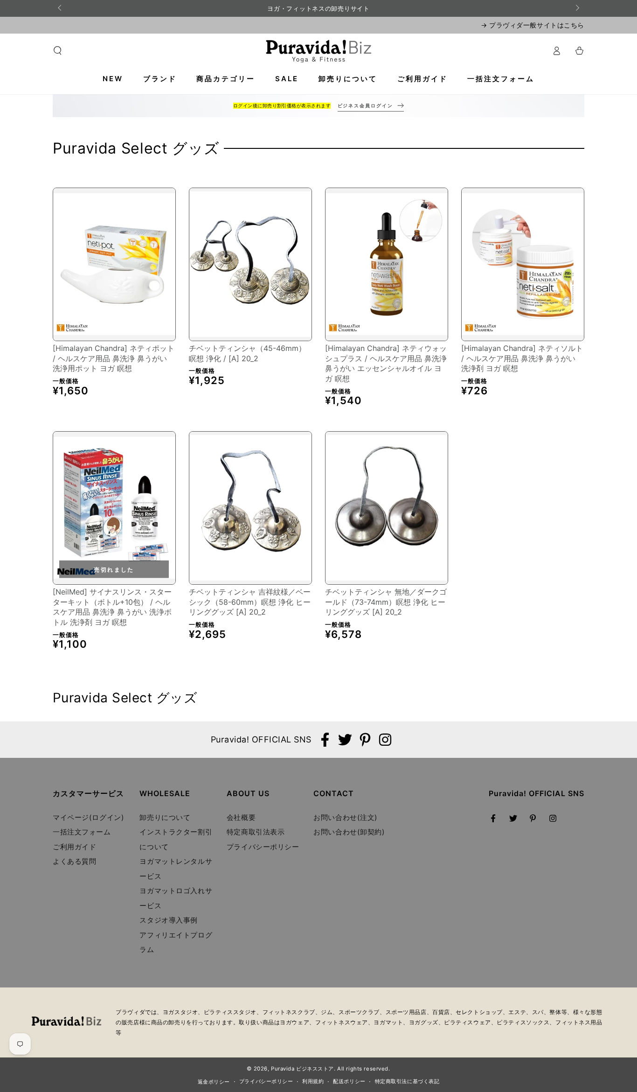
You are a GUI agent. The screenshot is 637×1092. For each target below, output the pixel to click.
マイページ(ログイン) (88, 817)
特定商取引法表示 (256, 831)
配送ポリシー (349, 1081)
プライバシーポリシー (263, 846)
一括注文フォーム (82, 831)
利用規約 (313, 1081)
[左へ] (60, 8)
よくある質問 (74, 861)
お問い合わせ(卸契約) (349, 831)
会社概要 (241, 817)
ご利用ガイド (74, 846)
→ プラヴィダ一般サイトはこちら (532, 25)
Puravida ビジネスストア (302, 1068)
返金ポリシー (214, 1081)
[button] (57, 51)
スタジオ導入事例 (168, 920)
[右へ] (576, 8)
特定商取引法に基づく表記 (407, 1081)
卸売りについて (164, 817)
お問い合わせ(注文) (345, 817)
